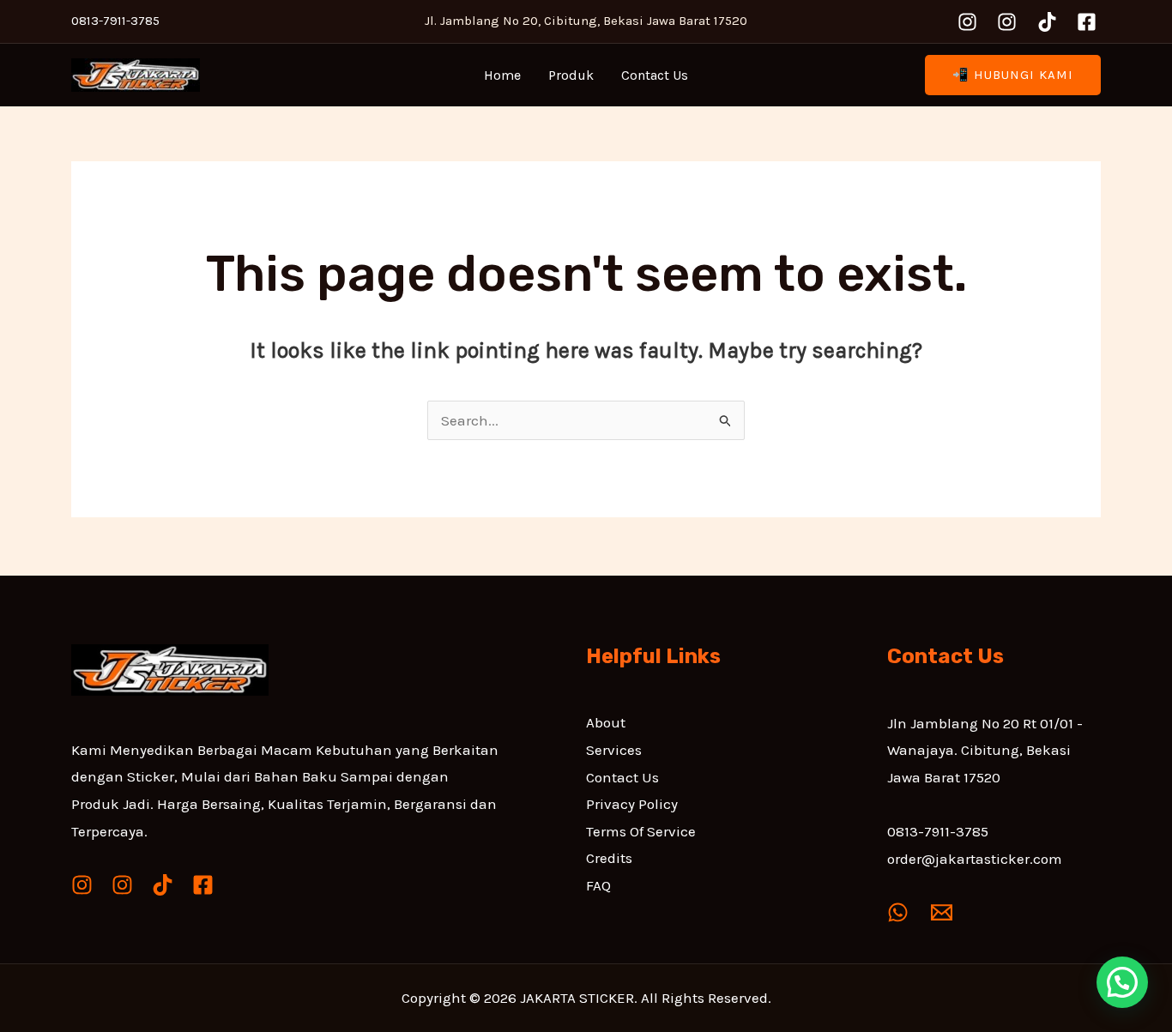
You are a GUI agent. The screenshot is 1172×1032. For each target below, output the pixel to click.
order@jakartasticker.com (974, 858)
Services (614, 749)
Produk (571, 75)
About (605, 722)
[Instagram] (967, 22)
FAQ (598, 885)
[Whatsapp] (898, 912)
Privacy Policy (632, 803)
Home (502, 75)
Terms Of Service (641, 831)
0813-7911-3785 (937, 831)
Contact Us (654, 75)
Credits (609, 857)
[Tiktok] (1047, 22)
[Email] (941, 912)
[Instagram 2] (1007, 22)
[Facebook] (1086, 22)
